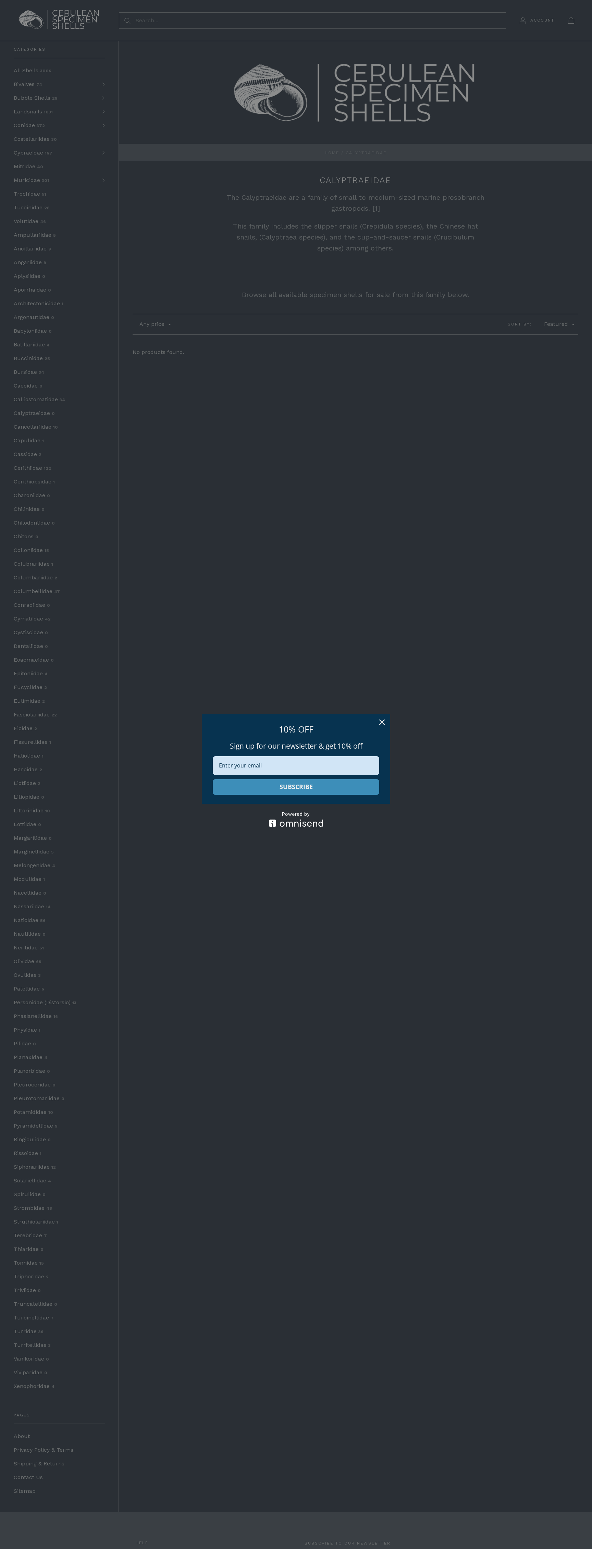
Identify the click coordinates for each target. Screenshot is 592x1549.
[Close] (382, 722)
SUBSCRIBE (296, 787)
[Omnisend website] (296, 819)
